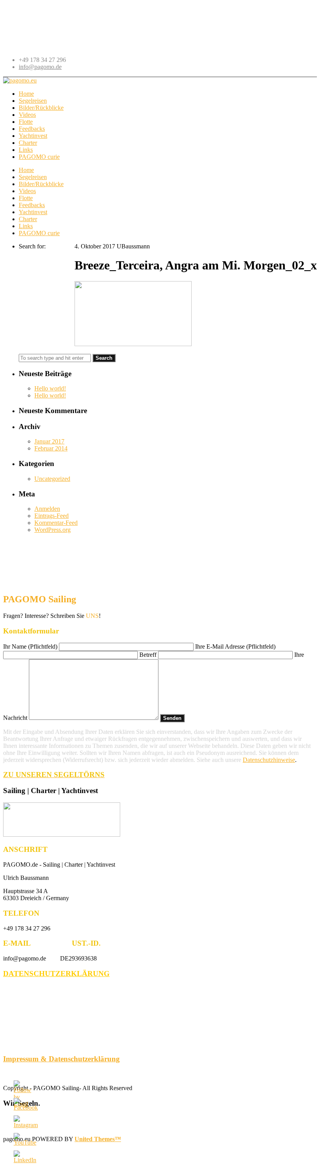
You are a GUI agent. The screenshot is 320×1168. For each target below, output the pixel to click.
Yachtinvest (33, 212)
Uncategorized (52, 478)
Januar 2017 (49, 441)
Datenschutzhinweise (269, 759)
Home (26, 170)
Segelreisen (33, 177)
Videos (27, 191)
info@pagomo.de (40, 66)
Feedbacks (32, 205)
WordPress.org (52, 529)
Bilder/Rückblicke (41, 184)
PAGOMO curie (39, 233)
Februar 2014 (51, 448)
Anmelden (47, 508)
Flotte (26, 198)
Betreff (148, 654)
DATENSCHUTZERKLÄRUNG (56, 973)
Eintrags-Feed (51, 515)
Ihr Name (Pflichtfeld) (31, 646)
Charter (28, 219)
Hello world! (50, 388)
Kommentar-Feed (56, 522)
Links (26, 226)
